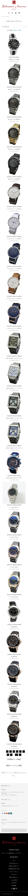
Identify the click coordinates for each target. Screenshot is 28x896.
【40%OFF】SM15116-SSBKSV (14, 87)
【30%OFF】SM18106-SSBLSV (14, 534)
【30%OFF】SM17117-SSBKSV (14, 415)
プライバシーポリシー (14, 871)
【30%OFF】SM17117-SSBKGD (14, 356)
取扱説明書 (14, 885)
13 (16, 754)
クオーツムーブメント (5, 16)
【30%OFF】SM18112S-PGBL (14, 684)
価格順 (15, 30)
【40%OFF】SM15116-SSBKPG (14, 117)
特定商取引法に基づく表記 (14, 868)
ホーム (14, 860)
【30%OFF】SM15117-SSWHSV (14, 206)
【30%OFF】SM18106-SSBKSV (14, 505)
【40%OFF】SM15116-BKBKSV (14, 176)
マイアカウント (14, 874)
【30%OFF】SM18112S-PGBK (14, 654)
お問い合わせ (14, 882)
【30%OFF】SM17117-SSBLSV (14, 445)
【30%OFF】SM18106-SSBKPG (14, 564)
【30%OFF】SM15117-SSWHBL (14, 236)
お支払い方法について (14, 863)
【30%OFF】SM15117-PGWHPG (14, 296)
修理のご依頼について (14, 877)
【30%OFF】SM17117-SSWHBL (14, 386)
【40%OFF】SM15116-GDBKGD (14, 146)
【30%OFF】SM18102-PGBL (14, 475)
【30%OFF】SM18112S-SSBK (14, 624)
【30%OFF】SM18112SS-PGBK (14, 744)
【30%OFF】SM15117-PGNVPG (14, 326)
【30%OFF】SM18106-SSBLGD (14, 594)
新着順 (19, 30)
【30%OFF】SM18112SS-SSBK (14, 714)
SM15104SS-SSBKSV (14, 57)
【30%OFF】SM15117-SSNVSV (14, 266)
